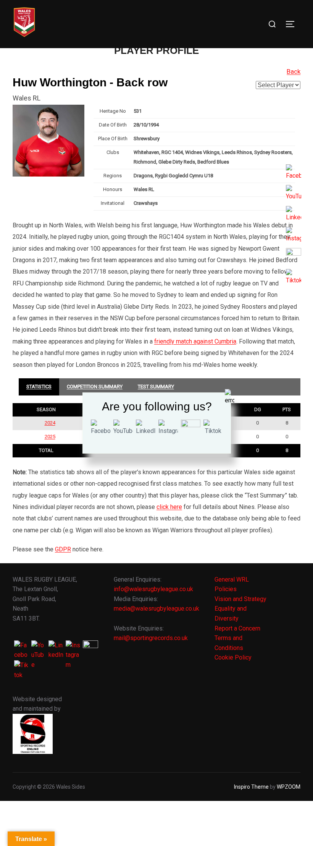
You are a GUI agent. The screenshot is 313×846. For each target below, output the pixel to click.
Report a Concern (237, 628)
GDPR (63, 549)
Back (293, 71)
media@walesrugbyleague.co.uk (156, 608)
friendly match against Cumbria (195, 341)
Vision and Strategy (240, 599)
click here (169, 507)
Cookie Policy (233, 657)
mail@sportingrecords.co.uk (151, 638)
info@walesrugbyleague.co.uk (153, 589)
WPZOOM (288, 787)
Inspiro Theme (251, 787)
